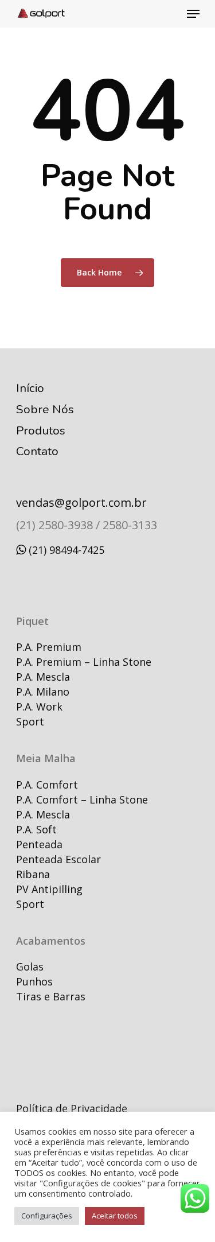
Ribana (33, 874)
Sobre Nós (45, 409)
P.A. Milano (42, 691)
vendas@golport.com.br (81, 502)
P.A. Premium (48, 647)
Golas (30, 966)
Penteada (39, 844)
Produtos (40, 430)
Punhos (34, 981)
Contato (37, 451)
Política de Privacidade (71, 1108)
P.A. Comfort (47, 784)
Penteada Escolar (58, 859)
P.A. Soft (36, 829)
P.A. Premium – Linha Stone (83, 662)
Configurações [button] (46, 1215)
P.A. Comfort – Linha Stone (82, 799)
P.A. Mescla (43, 677)
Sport (30, 721)
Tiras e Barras (50, 996)
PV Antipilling (49, 889)
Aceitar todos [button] (115, 1215)
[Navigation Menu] (193, 14)
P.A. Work (39, 706)
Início (30, 388)
